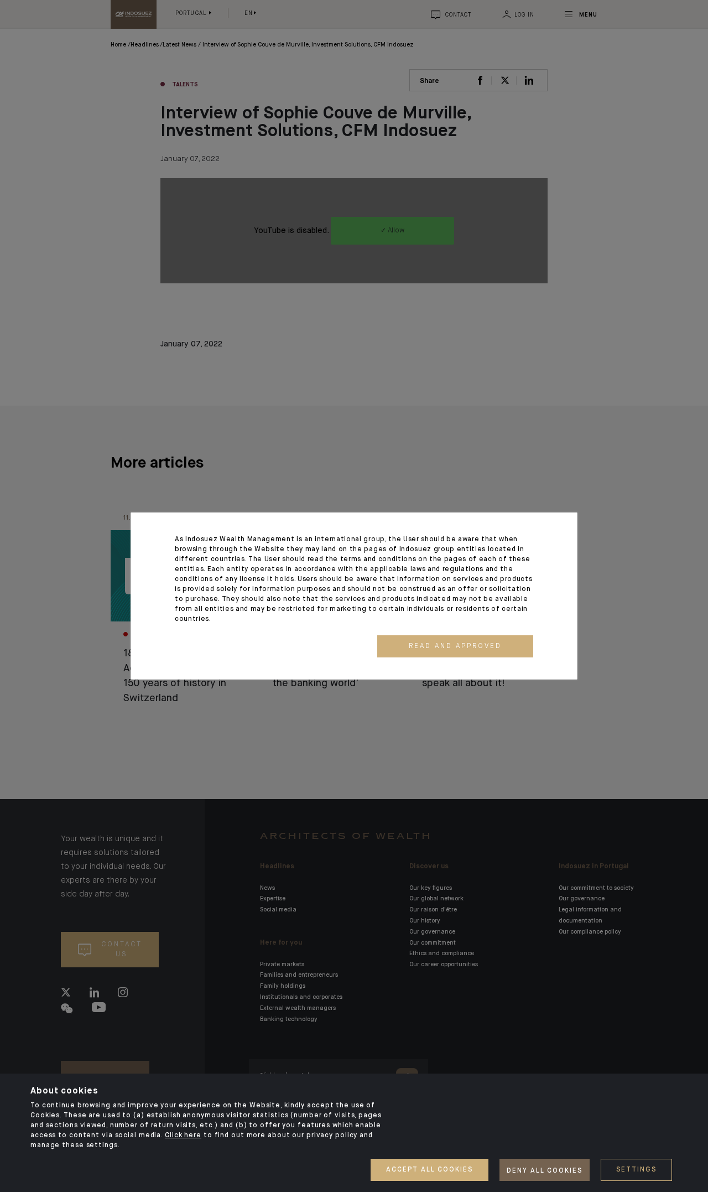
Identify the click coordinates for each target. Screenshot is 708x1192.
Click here (183, 1135)
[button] (455, 646)
